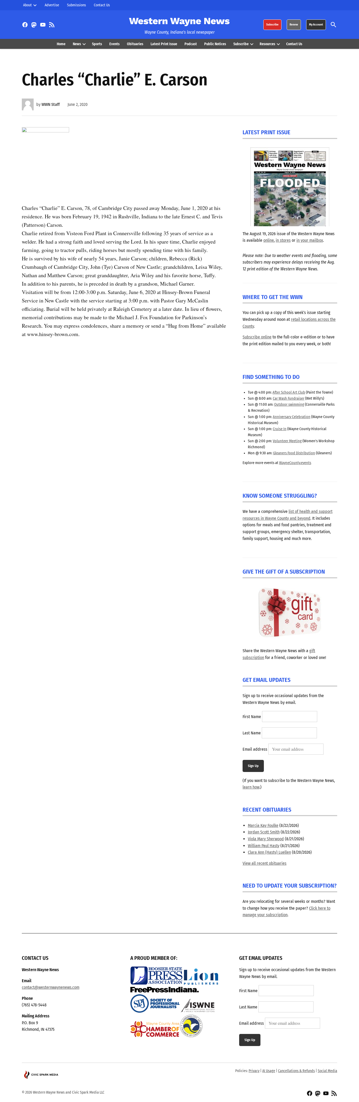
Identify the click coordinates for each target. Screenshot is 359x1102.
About (27, 5)
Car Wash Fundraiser (288, 398)
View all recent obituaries (264, 863)
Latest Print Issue (164, 44)
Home (61, 44)
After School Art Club (289, 392)
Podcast (190, 44)
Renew (294, 24)
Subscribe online (257, 336)
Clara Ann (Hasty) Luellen (269, 852)
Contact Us (102, 5)
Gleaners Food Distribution (294, 453)
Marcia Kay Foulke (263, 825)
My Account (316, 24)
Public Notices (215, 44)
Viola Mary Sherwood (266, 838)
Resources (267, 44)
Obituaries (135, 44)
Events (114, 44)
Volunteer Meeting (287, 441)
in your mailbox (309, 240)
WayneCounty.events (295, 463)
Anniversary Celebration (291, 417)
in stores (283, 240)
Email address (255, 749)
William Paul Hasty (263, 845)
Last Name (252, 732)
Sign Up (253, 766)
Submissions (76, 5)
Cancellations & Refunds (296, 1071)
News (77, 44)
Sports (97, 44)
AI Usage (268, 1071)
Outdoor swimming (289, 404)
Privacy (254, 1071)
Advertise (52, 5)
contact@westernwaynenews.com (50, 987)
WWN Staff (51, 104)
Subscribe (272, 24)
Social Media (327, 1071)
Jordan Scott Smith (264, 832)
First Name (252, 716)
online (268, 240)
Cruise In (279, 429)
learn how (251, 787)
